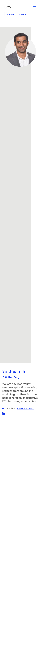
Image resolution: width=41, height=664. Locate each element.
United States (25, 408)
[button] (34, 7)
